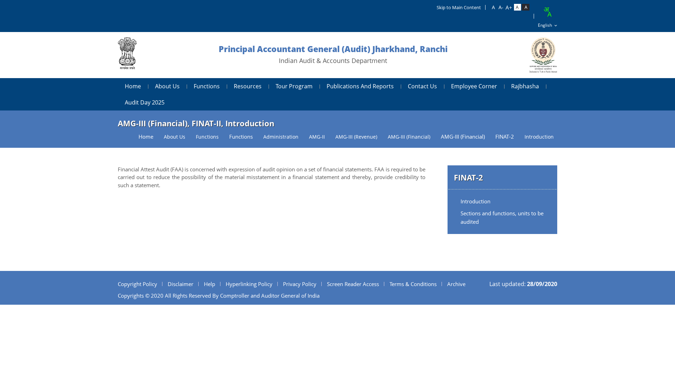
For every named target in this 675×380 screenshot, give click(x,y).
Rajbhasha (525, 86)
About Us (167, 86)
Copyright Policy (137, 283)
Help (209, 283)
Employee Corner (474, 86)
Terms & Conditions (413, 283)
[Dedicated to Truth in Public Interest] (127, 55)
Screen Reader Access (353, 283)
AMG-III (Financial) (463, 136)
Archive (456, 283)
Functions (207, 86)
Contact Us (422, 86)
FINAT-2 (504, 136)
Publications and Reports (360, 86)
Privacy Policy (299, 283)
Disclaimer (180, 283)
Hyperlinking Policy (249, 283)
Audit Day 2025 (145, 102)
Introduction (475, 201)
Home (133, 86)
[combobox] (547, 12)
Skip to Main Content (459, 7)
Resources (248, 86)
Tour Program (294, 86)
